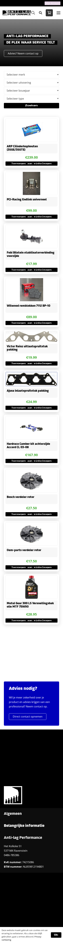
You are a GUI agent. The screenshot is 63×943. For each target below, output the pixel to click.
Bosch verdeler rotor (20, 497)
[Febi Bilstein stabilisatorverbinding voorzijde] (31, 236)
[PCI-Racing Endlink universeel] (31, 183)
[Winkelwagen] (49, 12)
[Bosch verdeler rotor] (31, 480)
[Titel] (17, 12)
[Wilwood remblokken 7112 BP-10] (31, 289)
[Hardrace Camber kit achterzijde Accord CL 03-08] (31, 427)
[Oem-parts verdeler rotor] (31, 534)
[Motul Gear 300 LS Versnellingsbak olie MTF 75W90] (31, 587)
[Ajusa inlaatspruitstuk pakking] (31, 379)
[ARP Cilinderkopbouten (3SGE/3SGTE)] (31, 130)
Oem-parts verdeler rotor (24, 550)
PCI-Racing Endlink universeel (27, 199)
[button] (33, 12)
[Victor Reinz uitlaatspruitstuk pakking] (31, 336)
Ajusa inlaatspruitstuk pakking (28, 391)
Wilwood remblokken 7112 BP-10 (28, 306)
